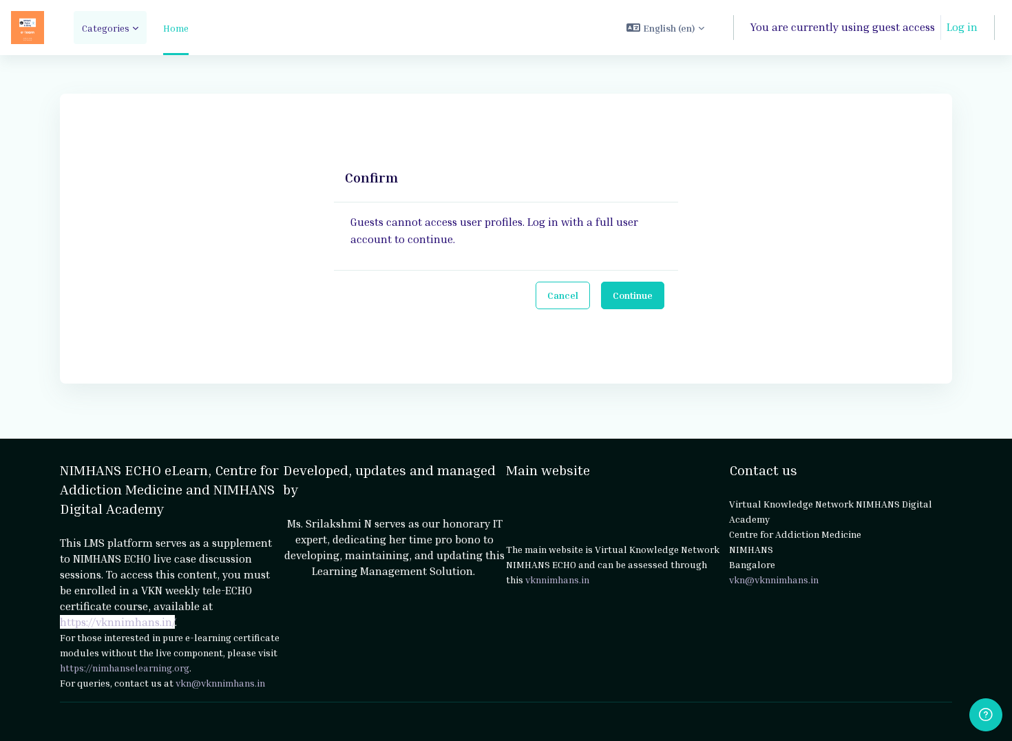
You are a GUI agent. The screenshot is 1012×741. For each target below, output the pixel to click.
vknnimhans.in (557, 579)
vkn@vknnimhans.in (220, 683)
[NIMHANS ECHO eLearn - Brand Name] (27, 27)
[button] (665, 27)
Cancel (562, 295)
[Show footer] (985, 714)
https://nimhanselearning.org (124, 668)
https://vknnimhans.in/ (117, 622)
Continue (633, 295)
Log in (962, 27)
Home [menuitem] (176, 28)
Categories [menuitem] (105, 28)
